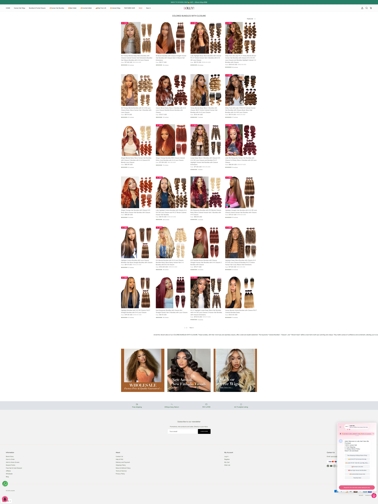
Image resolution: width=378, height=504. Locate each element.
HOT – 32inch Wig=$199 (198, 2)
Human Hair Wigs (19, 8)
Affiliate (8, 471)
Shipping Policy (121, 465)
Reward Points (10, 465)
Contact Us (119, 456)
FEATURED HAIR (129, 8)
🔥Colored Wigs (115, 8)
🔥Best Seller (72, 8)
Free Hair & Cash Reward (14, 468)
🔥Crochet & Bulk (86, 8)
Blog (7, 476)
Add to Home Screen (12, 462)
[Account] (361, 8)
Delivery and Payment (123, 462)
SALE (140, 8)
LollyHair (12, 490)
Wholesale (9, 474)
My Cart (227, 462)
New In (148, 8)
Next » (192, 327)
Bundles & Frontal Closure (37, 8)
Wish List (227, 465)
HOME (8, 8)
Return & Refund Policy (123, 468)
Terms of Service (121, 471)
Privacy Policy (120, 474)
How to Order (10, 459)
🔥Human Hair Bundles (56, 8)
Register (227, 459)
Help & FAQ (119, 459)
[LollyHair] (189, 8)
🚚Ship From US (101, 8)
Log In (226, 456)
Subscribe (204, 431)
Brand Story (10, 456)
